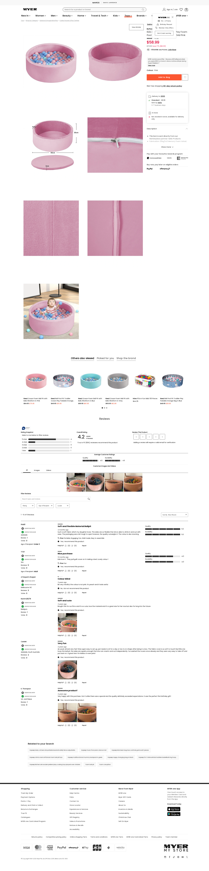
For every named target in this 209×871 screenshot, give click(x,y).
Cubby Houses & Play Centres (69, 20)
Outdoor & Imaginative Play (49, 20)
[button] (158, 103)
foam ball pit (90, 764)
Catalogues (25, 817)
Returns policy (37, 837)
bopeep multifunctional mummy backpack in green (85, 757)
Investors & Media (126, 809)
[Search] (143, 10)
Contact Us (74, 801)
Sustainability (124, 813)
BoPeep (150, 29)
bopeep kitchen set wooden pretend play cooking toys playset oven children (55, 764)
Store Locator (75, 805)
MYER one (122, 793)
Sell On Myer (123, 821)
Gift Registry (74, 817)
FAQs (72, 797)
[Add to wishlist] (185, 77)
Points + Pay (26, 801)
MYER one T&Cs (117, 837)
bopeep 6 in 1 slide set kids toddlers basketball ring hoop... (158, 757)
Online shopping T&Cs (78, 837)
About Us (122, 805)
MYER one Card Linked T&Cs (137, 837)
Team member (171, 837)
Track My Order (27, 793)
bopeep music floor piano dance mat (93, 750)
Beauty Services (76, 813)
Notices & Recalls (76, 825)
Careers (122, 801)
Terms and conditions (98, 837)
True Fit (24, 813)
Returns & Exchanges (29, 809)
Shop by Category (32, 20)
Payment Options (28, 797)
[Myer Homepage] (30, 10)
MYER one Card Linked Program (33, 821)
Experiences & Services (79, 809)
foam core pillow (105, 764)
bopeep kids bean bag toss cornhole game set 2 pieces (130, 750)
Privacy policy (157, 837)
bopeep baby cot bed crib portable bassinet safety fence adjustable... (53, 750)
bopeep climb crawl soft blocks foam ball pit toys (46, 757)
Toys (22, 20)
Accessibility (74, 829)
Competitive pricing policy (56, 837)
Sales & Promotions (77, 821)
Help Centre (74, 793)
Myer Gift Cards (125, 797)
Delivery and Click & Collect (32, 805)
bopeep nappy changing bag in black (120, 757)
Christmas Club (125, 817)
